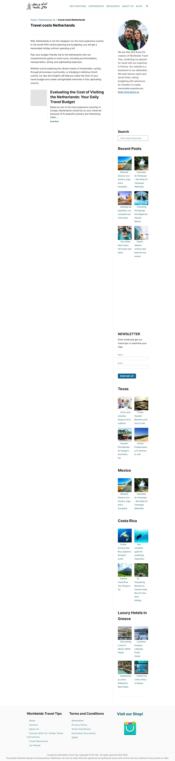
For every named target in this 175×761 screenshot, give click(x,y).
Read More (54, 121)
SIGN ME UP (127, 376)
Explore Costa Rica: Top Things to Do (124, 584)
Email (120, 363)
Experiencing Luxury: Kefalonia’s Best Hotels (124, 681)
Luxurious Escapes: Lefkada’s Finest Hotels (140, 648)
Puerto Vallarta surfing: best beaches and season (140, 248)
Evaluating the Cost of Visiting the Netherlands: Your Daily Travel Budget (77, 97)
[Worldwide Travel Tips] (45, 6)
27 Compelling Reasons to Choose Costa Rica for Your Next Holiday (140, 589)
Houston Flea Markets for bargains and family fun (124, 450)
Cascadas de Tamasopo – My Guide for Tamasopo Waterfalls (141, 179)
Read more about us (128, 92)
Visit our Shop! (130, 714)
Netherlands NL (47, 20)
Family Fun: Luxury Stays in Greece (140, 679)
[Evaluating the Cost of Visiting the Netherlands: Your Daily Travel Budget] (38, 98)
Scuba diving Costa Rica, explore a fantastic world (124, 551)
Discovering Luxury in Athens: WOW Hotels (124, 647)
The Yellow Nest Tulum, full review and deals (124, 247)
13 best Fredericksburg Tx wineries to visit (140, 449)
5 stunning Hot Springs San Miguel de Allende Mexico (140, 214)
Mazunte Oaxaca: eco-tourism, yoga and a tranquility (124, 179)
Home (33, 20)
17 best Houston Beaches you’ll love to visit (141, 417)
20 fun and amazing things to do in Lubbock (124, 417)
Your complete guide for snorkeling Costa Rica (139, 551)
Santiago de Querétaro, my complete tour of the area (124, 212)
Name (120, 355)
